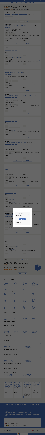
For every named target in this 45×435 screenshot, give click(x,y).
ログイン (22, 219)
